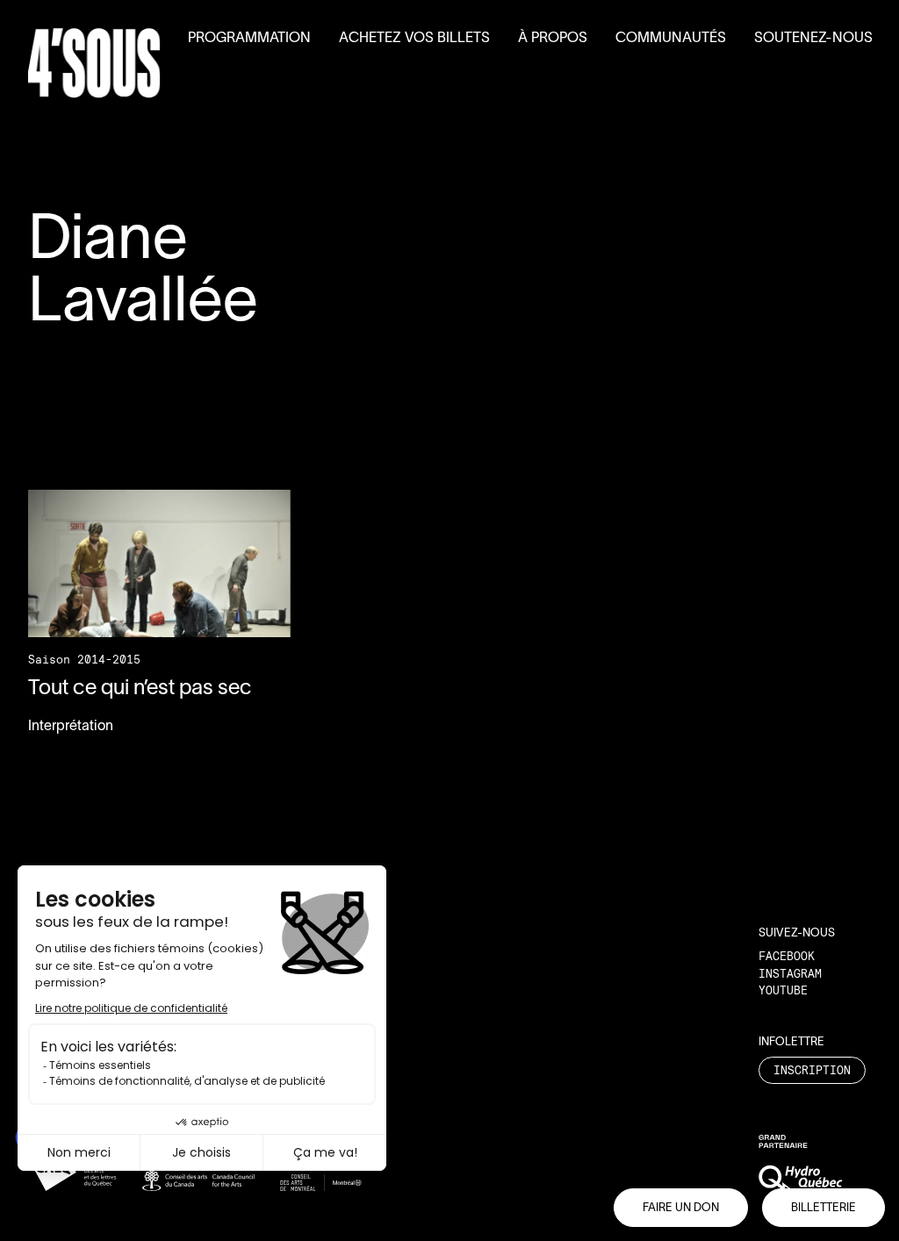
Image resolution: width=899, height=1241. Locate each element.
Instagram (790, 973)
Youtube (783, 990)
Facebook (787, 956)
